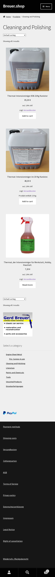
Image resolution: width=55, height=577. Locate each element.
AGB (5, 472)
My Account (9, 572)
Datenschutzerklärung (13, 506)
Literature (10, 368)
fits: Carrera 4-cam (17, 359)
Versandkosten (29, 110)
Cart (42, 570)
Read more (27, 284)
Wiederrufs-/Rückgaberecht (15, 559)
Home (8, 16)
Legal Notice (9, 529)
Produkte (16, 16)
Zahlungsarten (10, 461)
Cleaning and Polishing (15, 363)
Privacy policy (9, 495)
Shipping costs (10, 438)
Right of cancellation (13, 541)
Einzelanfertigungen (14, 386)
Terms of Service (10, 484)
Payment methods (11, 426)
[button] (5, 9)
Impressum (8, 518)
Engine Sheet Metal (14, 354)
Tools (8, 377)
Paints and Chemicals (15, 372)
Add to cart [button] (27, 115)
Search (27, 572)
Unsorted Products (14, 382)
